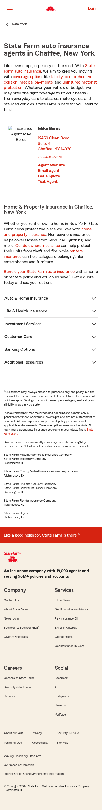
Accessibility (40, 742)
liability (57, 77)
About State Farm (16, 609)
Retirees (9, 696)
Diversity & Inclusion (17, 687)
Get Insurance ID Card (70, 645)
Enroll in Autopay (66, 627)
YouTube (60, 714)
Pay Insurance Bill (66, 618)
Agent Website (51, 165)
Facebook (61, 678)
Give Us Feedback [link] (16, 636)
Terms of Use (13, 742)
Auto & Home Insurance (26, 298)
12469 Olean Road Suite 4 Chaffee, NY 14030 (55, 143)
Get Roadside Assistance (71, 609)
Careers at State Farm (19, 678)
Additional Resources (23, 362)
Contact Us (11, 600)
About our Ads (14, 733)
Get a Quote (49, 176)
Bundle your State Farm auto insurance (39, 272)
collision (11, 82)
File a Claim (62, 600)
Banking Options (19, 349)
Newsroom (11, 618)
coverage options (28, 77)
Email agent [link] (48, 171)
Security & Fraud (68, 733)
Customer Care (18, 337)
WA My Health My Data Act (22, 756)
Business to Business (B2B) (21, 627)
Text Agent (48, 182)
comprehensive (78, 77)
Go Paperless (64, 636)
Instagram (62, 696)
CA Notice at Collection (19, 764)
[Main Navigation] (9, 8)
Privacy (37, 733)
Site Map (63, 742)
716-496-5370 (50, 157)
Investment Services (22, 324)
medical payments (36, 82)
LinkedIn (60, 705)
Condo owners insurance (37, 245)
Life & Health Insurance (25, 311)
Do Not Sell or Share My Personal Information (34, 773)
